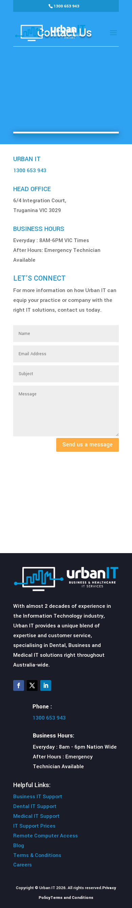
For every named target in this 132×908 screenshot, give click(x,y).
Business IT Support (37, 796)
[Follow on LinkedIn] (45, 685)
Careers (22, 864)
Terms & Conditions (37, 855)
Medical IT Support (36, 816)
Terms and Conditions (71, 898)
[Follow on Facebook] (18, 685)
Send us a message (87, 444)
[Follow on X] (32, 685)
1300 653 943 (66, 6)
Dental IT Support (35, 806)
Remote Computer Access (45, 835)
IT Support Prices (34, 826)
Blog (18, 845)
